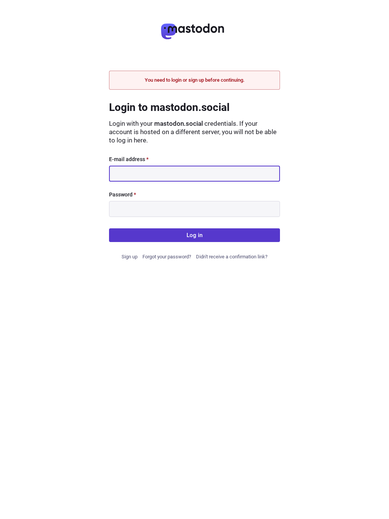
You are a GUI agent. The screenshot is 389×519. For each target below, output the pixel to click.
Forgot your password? (166, 257)
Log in (194, 235)
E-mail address (129, 159)
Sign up (130, 257)
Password (122, 194)
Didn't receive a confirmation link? (231, 257)
